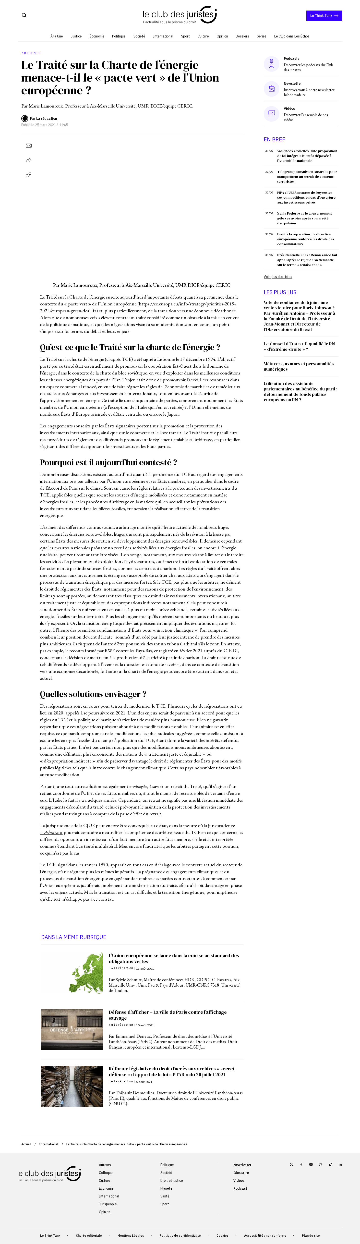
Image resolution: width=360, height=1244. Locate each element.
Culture (203, 36)
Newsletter (242, 1165)
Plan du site (311, 1235)
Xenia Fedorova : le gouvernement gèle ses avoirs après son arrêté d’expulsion (304, 218)
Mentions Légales (131, 1235)
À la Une (56, 36)
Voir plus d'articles (278, 277)
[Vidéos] (271, 113)
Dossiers (242, 36)
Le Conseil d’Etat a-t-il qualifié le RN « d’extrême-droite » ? (299, 346)
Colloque (106, 1173)
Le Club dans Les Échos (292, 36)
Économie (97, 36)
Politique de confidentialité (180, 1235)
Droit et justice (171, 1180)
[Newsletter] (272, 88)
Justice (76, 36)
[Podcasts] (271, 64)
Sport (185, 36)
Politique (119, 36)
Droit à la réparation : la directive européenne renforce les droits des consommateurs (305, 239)
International (163, 36)
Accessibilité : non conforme (265, 1235)
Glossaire (241, 1173)
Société (139, 36)
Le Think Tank (321, 15)
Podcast (240, 1188)
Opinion (222, 36)
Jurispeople (108, 1204)
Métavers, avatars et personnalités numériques (299, 366)
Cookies (222, 1235)
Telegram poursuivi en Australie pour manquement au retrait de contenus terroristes (307, 176)
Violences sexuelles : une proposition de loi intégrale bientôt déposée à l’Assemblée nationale (307, 155)
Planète (166, 1188)
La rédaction (46, 119)
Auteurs (105, 1165)
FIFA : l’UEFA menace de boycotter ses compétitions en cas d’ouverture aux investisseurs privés (306, 197)
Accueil (26, 1144)
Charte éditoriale (89, 1235)
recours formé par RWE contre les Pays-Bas (110, 650)
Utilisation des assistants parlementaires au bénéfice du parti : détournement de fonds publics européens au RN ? (300, 391)
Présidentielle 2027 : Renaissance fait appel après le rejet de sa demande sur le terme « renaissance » (307, 260)
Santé (164, 1196)
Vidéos (238, 1180)
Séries (261, 36)
